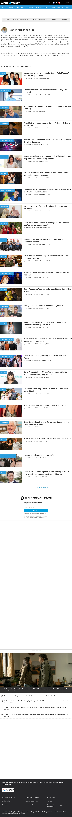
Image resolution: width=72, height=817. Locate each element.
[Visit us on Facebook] (54, 3)
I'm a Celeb (4, 223)
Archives (45, 487)
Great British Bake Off (7, 190)
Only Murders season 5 (40, 20)
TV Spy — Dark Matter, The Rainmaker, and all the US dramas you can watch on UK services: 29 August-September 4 (35, 690)
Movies (38, 7)
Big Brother (4, 107)
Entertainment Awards (8, 456)
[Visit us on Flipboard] (59, 3)
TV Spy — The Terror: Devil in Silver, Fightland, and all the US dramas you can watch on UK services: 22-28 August (37, 702)
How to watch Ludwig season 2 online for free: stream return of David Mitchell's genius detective (35, 696)
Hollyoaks (4, 173)
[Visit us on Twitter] (56, 3)
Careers (49, 801)
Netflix (54, 20)
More (67, 7)
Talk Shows (4, 157)
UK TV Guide (10, 7)
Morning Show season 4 (20, 20)
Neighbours (4, 207)
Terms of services (41, 513)
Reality (3, 406)
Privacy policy (51, 797)
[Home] (2, 7)
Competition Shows (7, 140)
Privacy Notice (42, 514)
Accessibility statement (31, 801)
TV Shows (20, 7)
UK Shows (4, 240)
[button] (68, 3)
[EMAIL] (33, 30)
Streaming (29, 7)
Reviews (60, 7)
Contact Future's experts (32, 797)
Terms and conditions (8, 797)
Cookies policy (6, 801)
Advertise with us (30, 805)
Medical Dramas (5, 90)
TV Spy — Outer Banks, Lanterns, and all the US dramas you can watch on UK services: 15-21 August (35, 708)
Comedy (3, 74)
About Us (4, 805)
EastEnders (64, 20)
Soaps (45, 7)
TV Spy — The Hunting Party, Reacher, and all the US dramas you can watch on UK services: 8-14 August (36, 715)
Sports (52, 7)
